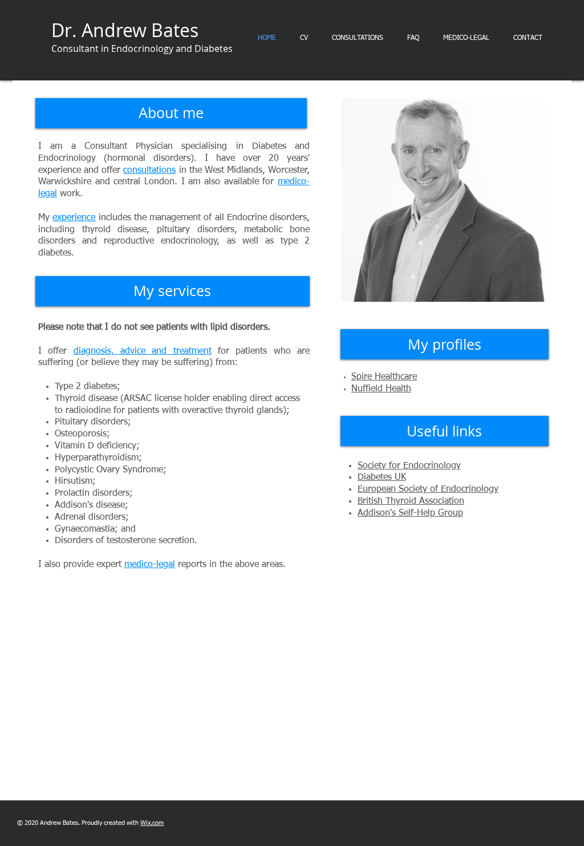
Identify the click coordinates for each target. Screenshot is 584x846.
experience (73, 217)
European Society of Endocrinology (428, 489)
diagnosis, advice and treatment (143, 351)
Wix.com (152, 823)
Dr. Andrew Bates (124, 30)
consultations (149, 170)
